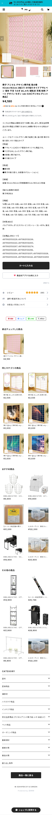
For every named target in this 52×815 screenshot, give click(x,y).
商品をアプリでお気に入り (27, 275)
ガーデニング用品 (9, 732)
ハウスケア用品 (8, 702)
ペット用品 (6, 725)
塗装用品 (5, 686)
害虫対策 (5, 755)
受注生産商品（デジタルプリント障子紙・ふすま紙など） (24, 717)
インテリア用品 (8, 709)
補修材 (5, 694)
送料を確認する (26, 112)
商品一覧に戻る (26, 775)
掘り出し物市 (7, 763)
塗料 (4, 679)
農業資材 (5, 740)
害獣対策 (5, 748)
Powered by (23, 791)
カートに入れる (26, 265)
